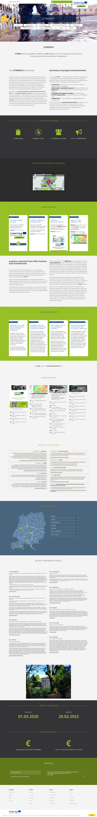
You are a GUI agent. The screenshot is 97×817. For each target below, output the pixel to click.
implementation (61, 95)
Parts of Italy (54, 534)
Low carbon (31, 794)
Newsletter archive (73, 803)
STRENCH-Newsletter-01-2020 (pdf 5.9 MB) (19, 422)
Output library (51, 797)
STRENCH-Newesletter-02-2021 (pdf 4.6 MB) (19, 419)
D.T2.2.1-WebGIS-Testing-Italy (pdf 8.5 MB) (58, 411)
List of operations (52, 803)
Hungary (53, 525)
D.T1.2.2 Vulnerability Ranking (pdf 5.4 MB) (39, 401)
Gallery (61, 28)
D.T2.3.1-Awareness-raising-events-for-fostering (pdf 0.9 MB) (58, 424)
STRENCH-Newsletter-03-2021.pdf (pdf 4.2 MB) (19, 416)
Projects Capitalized (28, 28)
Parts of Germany (56, 531)
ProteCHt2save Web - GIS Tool (59, 25)
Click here (12, 230)
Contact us (11, 800)
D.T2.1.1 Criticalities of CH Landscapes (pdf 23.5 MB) (58, 416)
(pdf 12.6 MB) (54, 430)
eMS (70, 792)
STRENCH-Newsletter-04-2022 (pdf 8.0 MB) (19, 413)
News (10, 797)
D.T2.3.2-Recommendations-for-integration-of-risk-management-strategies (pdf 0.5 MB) (57, 420)
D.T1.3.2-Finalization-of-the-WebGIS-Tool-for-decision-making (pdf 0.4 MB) (39, 414)
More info (78, 815)
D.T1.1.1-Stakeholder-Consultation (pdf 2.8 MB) (38, 417)
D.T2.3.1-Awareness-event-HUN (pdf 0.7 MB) (78, 413)
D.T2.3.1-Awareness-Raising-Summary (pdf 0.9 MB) (78, 410)
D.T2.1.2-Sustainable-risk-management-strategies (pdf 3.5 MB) (58, 408)
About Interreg (11, 792)
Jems (70, 794)
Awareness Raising (76, 393)
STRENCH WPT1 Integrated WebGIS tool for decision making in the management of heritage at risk (38, 397)
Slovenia (53, 528)
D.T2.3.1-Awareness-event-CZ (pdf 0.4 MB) (78, 407)
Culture (30, 800)
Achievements (42, 25)
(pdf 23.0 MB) (54, 413)
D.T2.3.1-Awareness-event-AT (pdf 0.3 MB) (78, 420)
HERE (38, 366)
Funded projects (52, 792)
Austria (53, 516)
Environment (31, 797)
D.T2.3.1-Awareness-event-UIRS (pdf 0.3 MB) (78, 403)
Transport (31, 803)
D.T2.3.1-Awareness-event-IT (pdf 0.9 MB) (78, 400)
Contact (71, 28)
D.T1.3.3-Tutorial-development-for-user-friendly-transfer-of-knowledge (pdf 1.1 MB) (39, 410)
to (75, 225)
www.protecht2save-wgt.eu (69, 102)
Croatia (53, 519)
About (18, 25)
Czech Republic (55, 522)
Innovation (31, 792)
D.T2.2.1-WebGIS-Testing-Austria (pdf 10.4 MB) (58, 402)
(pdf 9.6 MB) (53, 405)
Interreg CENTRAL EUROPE (14, 1)
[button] (66, 773)
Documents (72, 800)
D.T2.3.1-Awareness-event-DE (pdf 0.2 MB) (78, 397)
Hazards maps (55, 84)
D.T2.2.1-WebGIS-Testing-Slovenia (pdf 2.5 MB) (58, 427)
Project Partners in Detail (46, 28)
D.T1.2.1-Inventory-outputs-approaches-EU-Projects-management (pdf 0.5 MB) (37, 405)
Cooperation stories (53, 794)
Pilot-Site (54, 95)
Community (72, 797)
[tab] (66, 773)
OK (92, 815)
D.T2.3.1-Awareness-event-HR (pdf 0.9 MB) (78, 416)
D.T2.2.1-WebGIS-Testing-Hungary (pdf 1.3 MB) (58, 433)
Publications (76, 25)
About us (10, 794)
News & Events (29, 25)
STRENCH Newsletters (17, 408)
